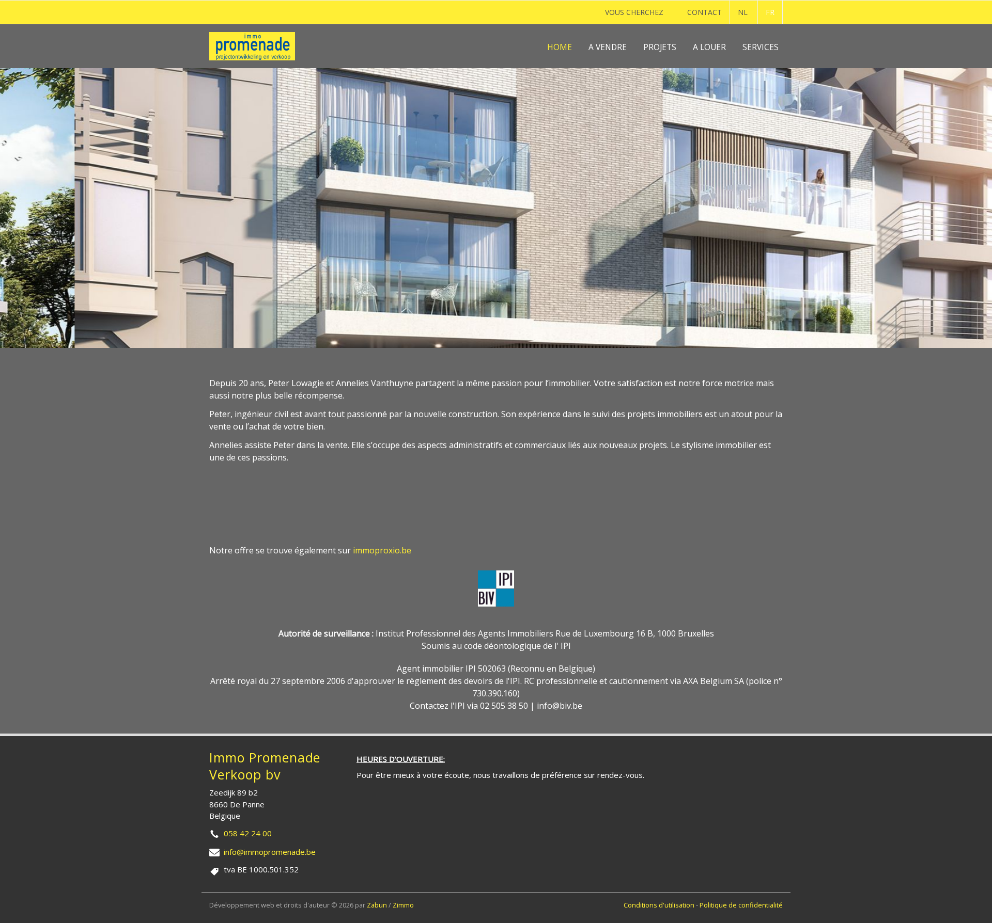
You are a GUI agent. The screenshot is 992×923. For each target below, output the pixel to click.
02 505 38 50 (504, 705)
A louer (709, 47)
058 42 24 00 (248, 833)
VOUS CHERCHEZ (634, 12)
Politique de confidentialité (741, 905)
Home (559, 47)
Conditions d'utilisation (660, 905)
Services (760, 47)
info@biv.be (559, 705)
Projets (659, 47)
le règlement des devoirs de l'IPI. (459, 681)
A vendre (607, 47)
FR (770, 12)
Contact (704, 12)
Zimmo (403, 905)
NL (743, 12)
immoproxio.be (382, 550)
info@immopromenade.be (270, 852)
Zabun (377, 905)
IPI (566, 645)
